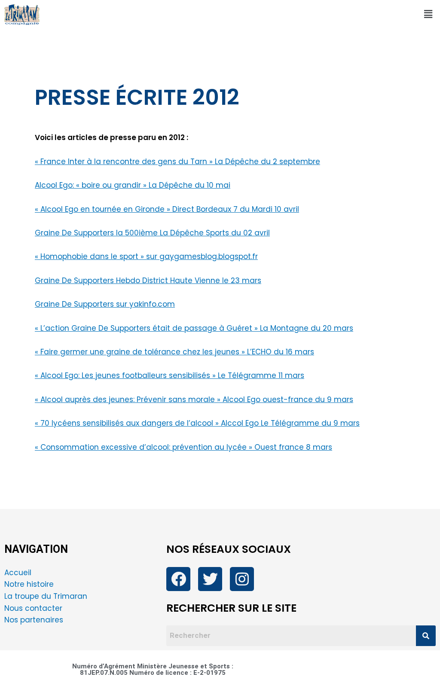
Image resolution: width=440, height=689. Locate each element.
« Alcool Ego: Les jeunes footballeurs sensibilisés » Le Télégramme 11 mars (169, 375)
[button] (428, 14)
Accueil (17, 572)
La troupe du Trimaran (45, 596)
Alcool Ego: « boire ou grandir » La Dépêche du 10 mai (132, 185)
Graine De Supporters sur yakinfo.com (105, 304)
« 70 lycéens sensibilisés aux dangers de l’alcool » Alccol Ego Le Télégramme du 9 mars (197, 423)
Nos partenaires (33, 620)
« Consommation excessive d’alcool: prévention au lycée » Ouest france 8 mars (183, 447)
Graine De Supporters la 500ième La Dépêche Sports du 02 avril (152, 233)
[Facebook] (178, 579)
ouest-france (288, 399)
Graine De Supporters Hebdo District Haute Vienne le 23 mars (148, 280)
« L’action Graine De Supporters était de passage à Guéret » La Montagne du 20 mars (194, 328)
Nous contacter (34, 608)
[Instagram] (242, 579)
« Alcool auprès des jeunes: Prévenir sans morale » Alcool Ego (149, 399)
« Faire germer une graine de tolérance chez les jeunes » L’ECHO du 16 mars (174, 352)
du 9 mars (333, 399)
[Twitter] (210, 579)
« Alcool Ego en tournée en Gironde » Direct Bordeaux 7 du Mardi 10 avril (167, 209)
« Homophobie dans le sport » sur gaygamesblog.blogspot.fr (146, 256)
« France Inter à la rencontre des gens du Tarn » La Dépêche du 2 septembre (177, 161)
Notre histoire (29, 584)
